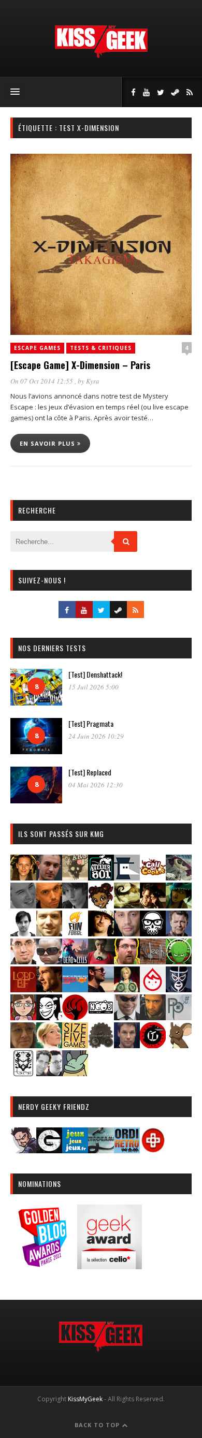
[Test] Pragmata (90, 723)
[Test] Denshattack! (95, 674)
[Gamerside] (49, 1149)
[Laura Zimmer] (101, 961)
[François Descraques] (23, 933)
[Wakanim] (49, 1072)
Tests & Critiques (101, 347)
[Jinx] (153, 933)
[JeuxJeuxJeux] (75, 1149)
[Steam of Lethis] (101, 1044)
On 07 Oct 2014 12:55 (42, 381)
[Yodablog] (75, 1072)
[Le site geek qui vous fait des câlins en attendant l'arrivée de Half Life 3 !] (101, 56)
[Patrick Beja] (153, 1016)
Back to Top (98, 1425)
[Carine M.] (179, 877)
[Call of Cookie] (153, 877)
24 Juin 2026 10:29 (96, 736)
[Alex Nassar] (49, 877)
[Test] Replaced (89, 772)
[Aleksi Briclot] (23, 877)
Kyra (92, 381)
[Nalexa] (23, 1016)
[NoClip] (75, 1016)
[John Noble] (179, 933)
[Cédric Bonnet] (23, 905)
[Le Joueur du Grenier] (127, 961)
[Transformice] (179, 1044)
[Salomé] (49, 1044)
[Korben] (49, 961)
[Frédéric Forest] (49, 933)
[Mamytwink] (49, 989)
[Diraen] (101, 905)
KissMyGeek (85, 1399)
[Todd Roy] (127, 1044)
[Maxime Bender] (101, 989)
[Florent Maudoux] (179, 905)
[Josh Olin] (23, 961)
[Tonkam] (153, 1044)
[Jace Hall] (127, 933)
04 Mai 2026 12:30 (95, 784)
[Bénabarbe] (127, 877)
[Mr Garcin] (179, 989)
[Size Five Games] (75, 1044)
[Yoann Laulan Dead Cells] (75, 961)
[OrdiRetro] (127, 1149)
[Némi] (49, 1016)
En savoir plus (48, 443)
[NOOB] (101, 1016)
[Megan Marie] (127, 989)
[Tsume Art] (23, 1072)
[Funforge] (75, 933)
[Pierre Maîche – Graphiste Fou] (23, 1149)
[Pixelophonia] (179, 1016)
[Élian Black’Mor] (127, 905)
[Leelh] (153, 961)
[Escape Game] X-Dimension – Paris (80, 365)
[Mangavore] (75, 989)
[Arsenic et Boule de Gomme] (75, 877)
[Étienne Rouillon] (153, 905)
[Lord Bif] (23, 989)
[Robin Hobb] (23, 1044)
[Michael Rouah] (153, 989)
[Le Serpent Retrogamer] (101, 1149)
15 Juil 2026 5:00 (93, 687)
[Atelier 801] (101, 877)
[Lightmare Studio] (179, 961)
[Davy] (49, 905)
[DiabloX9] (75, 905)
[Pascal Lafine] (127, 1016)
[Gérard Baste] (101, 933)
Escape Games (37, 347)
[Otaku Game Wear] (153, 1149)
